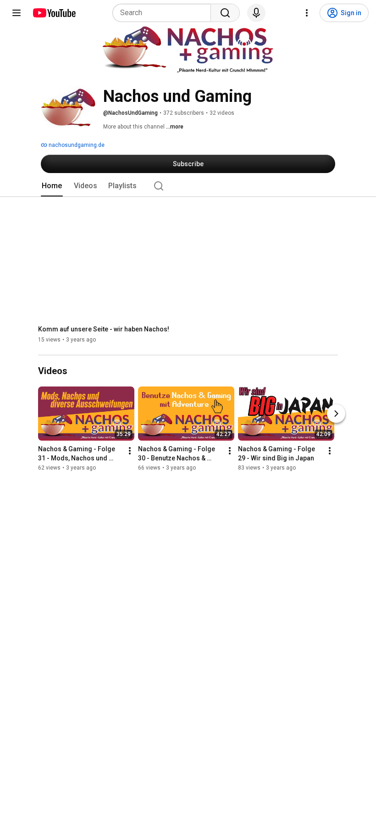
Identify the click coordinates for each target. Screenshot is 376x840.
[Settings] (306, 12)
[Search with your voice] (256, 13)
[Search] (225, 13)
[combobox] (164, 12)
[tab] (52, 186)
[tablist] (188, 186)
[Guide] (16, 12)
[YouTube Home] (54, 13)
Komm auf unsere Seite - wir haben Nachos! (103, 329)
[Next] (336, 414)
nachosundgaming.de (76, 145)
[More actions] (130, 451)
